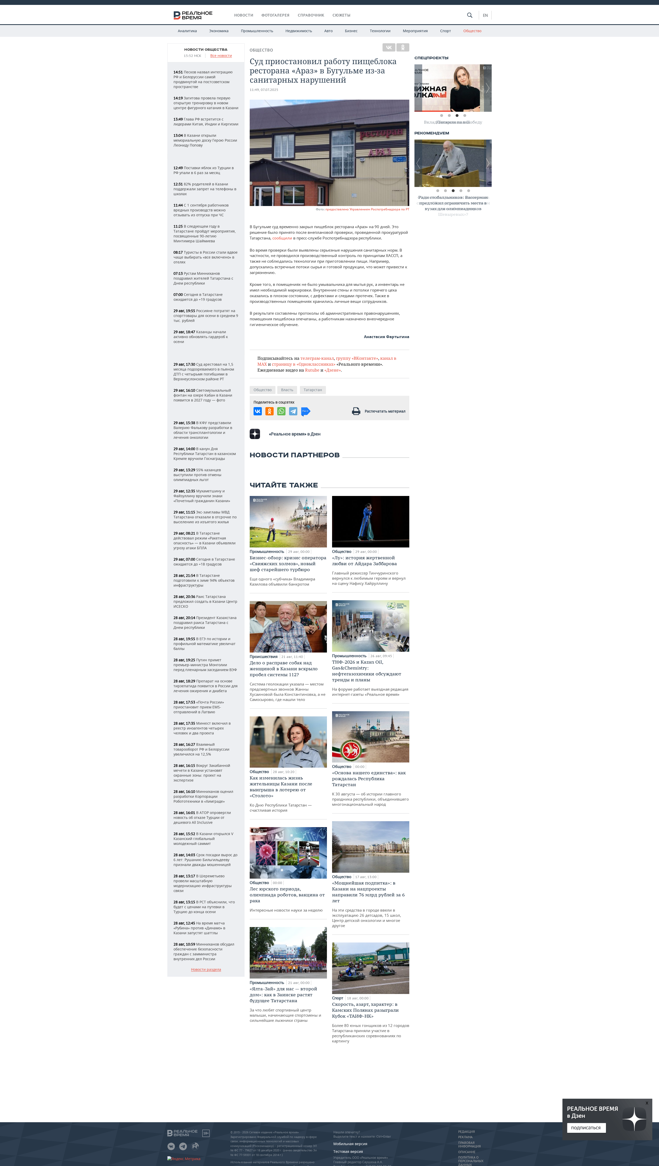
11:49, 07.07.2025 (264, 90)
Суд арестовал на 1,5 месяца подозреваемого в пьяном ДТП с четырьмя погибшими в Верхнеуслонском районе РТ (204, 371)
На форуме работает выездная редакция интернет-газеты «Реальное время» (370, 678)
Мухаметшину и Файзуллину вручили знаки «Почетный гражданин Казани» (202, 495)
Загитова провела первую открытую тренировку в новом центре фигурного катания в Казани (206, 103)
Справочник (311, 15)
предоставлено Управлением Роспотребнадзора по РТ (367, 209)
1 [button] (441, 115)
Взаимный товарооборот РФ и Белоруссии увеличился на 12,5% (201, 749)
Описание (466, 1152)
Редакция (466, 1132)
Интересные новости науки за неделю (287, 899)
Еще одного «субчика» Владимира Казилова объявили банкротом (288, 571)
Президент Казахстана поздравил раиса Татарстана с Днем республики (205, 622)
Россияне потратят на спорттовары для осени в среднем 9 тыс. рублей (206, 315)
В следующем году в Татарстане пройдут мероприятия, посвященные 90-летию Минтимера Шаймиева (205, 233)
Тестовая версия (348, 1151)
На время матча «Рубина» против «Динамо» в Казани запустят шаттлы (199, 928)
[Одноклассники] (402, 47)
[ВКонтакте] (389, 47)
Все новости (221, 56)
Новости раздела (206, 970)
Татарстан (313, 389)
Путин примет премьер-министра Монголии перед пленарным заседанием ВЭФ (205, 664)
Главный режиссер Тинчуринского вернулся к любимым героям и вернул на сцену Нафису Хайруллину (369, 570)
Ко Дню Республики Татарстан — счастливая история (281, 794)
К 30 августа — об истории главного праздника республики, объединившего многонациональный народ (370, 788)
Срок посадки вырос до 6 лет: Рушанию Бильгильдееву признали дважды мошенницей (205, 859)
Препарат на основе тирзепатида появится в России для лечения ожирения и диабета (206, 686)
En (485, 15)
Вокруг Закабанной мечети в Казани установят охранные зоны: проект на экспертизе (202, 773)
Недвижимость (298, 30)
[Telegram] (293, 411)
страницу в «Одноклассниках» (303, 364)
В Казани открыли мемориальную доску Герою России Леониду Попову (205, 140)
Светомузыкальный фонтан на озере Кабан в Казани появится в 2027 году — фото (203, 395)
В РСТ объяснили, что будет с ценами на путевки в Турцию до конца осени (204, 906)
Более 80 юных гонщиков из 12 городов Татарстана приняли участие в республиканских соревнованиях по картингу (370, 1022)
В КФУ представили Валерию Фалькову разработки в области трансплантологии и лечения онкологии (203, 430)
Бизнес (351, 30)
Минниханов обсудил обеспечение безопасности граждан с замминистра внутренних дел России (204, 951)
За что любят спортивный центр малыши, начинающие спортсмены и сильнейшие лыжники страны (285, 1004)
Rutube (312, 370)
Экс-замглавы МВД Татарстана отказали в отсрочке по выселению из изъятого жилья (205, 517)
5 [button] (468, 190)
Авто (328, 30)
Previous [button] (418, 88)
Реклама (465, 1137)
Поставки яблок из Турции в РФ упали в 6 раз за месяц (204, 170)
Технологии (380, 30)
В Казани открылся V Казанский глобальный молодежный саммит (203, 838)
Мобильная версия (350, 1143)
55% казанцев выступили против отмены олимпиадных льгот (197, 474)
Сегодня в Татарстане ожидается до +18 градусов (204, 562)
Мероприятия (415, 30)
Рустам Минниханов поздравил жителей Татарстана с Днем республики (203, 278)
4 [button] (464, 115)
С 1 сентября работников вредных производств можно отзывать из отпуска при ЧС (201, 210)
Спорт (445, 30)
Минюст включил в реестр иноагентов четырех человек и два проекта (202, 728)
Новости (243, 15)
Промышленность (257, 30)
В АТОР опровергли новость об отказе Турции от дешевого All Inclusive (202, 817)
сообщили (282, 238)
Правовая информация (469, 1144)
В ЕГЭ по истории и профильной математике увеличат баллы (205, 643)
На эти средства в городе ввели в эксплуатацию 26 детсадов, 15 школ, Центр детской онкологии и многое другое (368, 904)
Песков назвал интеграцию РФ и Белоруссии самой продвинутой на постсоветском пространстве (203, 79)
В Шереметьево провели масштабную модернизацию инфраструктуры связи (203, 883)
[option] (453, 88)
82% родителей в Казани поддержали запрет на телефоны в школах (205, 189)
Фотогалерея (276, 15)
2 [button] (449, 115)
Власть (287, 389)
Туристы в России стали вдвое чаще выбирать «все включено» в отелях (206, 257)
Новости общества (206, 50)
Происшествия (264, 656)
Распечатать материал (385, 411)
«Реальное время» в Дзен (294, 434)
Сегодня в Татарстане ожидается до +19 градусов (198, 297)
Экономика (219, 30)
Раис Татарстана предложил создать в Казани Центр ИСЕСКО (205, 601)
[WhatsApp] (281, 411)
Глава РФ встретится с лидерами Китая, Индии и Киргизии (206, 121)
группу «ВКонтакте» (357, 358)
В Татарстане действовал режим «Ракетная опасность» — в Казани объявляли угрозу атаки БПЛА (205, 540)
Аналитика (187, 30)
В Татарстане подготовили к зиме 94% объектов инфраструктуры (204, 580)
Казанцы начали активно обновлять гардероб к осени (201, 336)
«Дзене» (332, 370)
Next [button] (488, 88)
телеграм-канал (317, 358)
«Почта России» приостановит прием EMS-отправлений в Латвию (199, 707)
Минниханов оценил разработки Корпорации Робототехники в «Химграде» (203, 796)
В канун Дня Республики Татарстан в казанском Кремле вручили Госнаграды (205, 453)
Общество (472, 30)
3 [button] (456, 115)
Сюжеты (342, 15)
